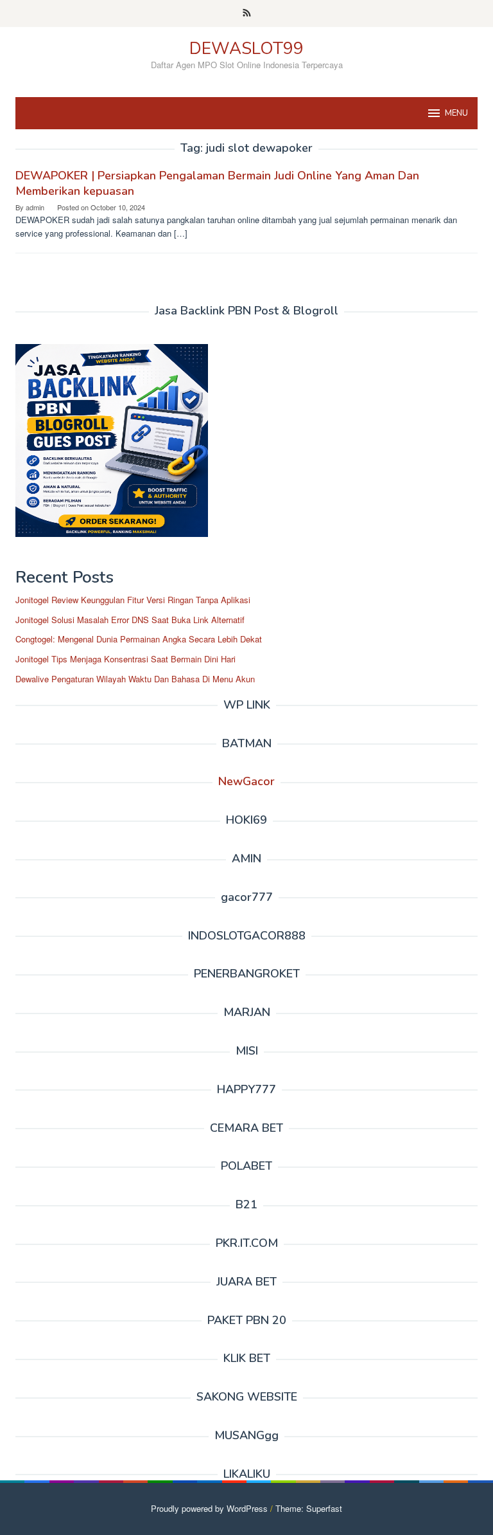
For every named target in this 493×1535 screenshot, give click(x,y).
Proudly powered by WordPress (209, 1508)
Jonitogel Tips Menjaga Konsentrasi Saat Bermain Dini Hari (125, 659)
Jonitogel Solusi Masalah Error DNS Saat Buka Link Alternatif (130, 619)
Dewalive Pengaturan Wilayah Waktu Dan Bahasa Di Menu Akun (135, 679)
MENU (456, 113)
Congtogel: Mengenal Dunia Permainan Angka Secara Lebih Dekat (138, 639)
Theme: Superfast (308, 1508)
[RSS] (247, 13)
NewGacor (246, 781)
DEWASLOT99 (246, 48)
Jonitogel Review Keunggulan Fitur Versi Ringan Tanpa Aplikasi (132, 600)
